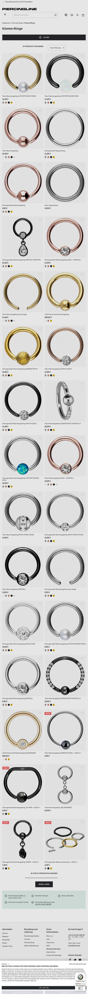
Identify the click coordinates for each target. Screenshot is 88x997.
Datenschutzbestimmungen (77, 964)
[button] (5, 964)
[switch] (80, 988)
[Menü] (84, 974)
